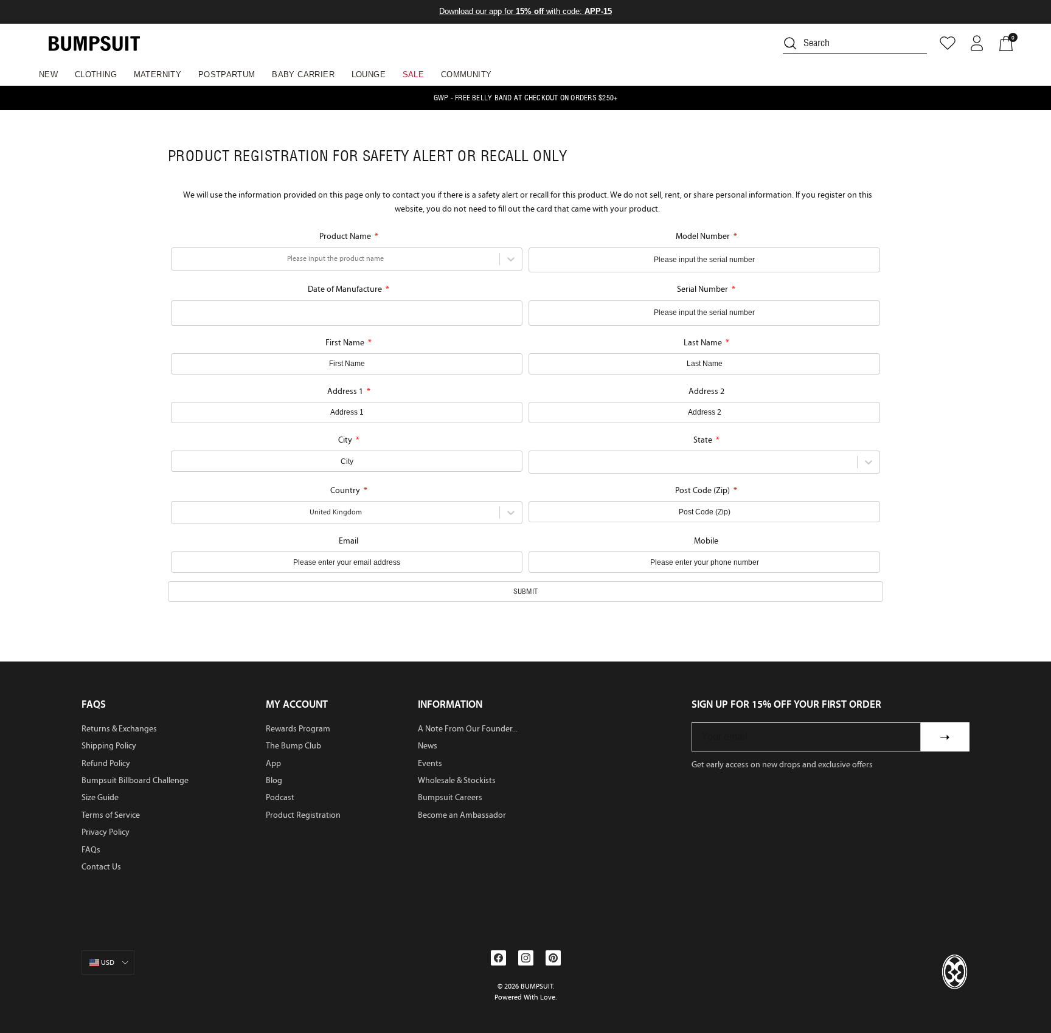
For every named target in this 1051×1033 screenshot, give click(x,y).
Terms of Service (111, 815)
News (427, 746)
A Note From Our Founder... (468, 729)
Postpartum (226, 74)
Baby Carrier (303, 74)
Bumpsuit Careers (450, 797)
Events (430, 763)
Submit (525, 591)
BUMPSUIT (537, 986)
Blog (274, 780)
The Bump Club (293, 746)
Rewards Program (298, 729)
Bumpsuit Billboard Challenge (135, 780)
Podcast (280, 797)
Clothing (96, 74)
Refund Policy (106, 763)
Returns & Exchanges (119, 729)
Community (466, 74)
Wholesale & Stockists (457, 780)
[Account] (976, 43)
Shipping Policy (109, 746)
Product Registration (303, 815)
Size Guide (100, 797)
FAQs (91, 850)
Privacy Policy (106, 832)
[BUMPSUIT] (94, 43)
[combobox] (178, 258)
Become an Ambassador (462, 815)
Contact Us (101, 867)
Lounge (369, 74)
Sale (414, 74)
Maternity (158, 74)
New (48, 74)
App (273, 763)
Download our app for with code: (525, 11)
